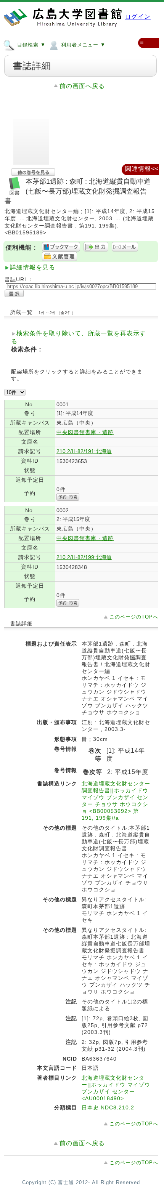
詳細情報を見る (32, 267)
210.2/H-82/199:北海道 (84, 557)
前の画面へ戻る (82, 86)
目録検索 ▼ (30, 45)
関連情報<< (142, 168)
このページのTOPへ (133, 617)
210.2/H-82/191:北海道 (84, 451)
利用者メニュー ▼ (82, 45)
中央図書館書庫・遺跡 (85, 432)
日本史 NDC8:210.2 (108, 1107)
